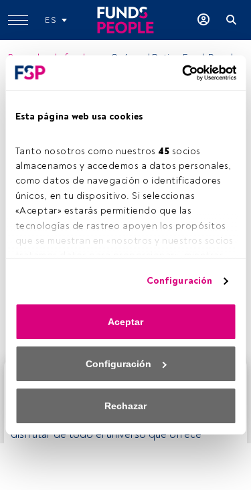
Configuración (179, 280)
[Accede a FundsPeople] (203, 20)
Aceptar (125, 321)
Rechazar (125, 406)
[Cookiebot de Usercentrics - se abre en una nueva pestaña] (179, 73)
